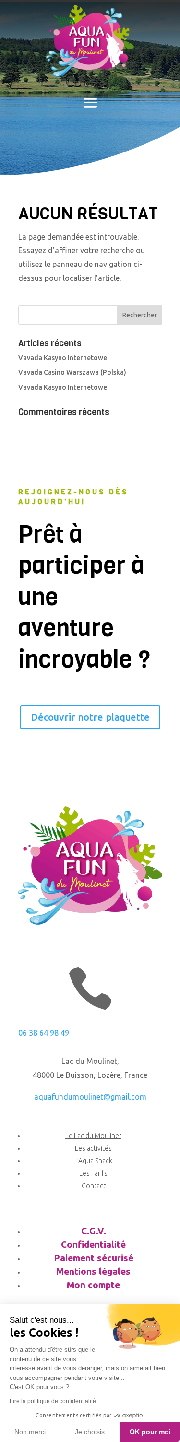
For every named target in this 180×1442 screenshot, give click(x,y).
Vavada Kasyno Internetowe (62, 358)
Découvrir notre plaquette (90, 716)
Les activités (93, 1148)
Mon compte (93, 1284)
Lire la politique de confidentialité (53, 1401)
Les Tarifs (93, 1173)
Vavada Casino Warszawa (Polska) (72, 372)
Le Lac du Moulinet (93, 1135)
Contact (94, 1185)
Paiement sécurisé (93, 1257)
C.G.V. (93, 1231)
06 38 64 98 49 (43, 1032)
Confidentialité (93, 1244)
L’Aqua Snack (93, 1160)
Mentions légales (93, 1271)
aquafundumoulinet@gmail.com (90, 1096)
